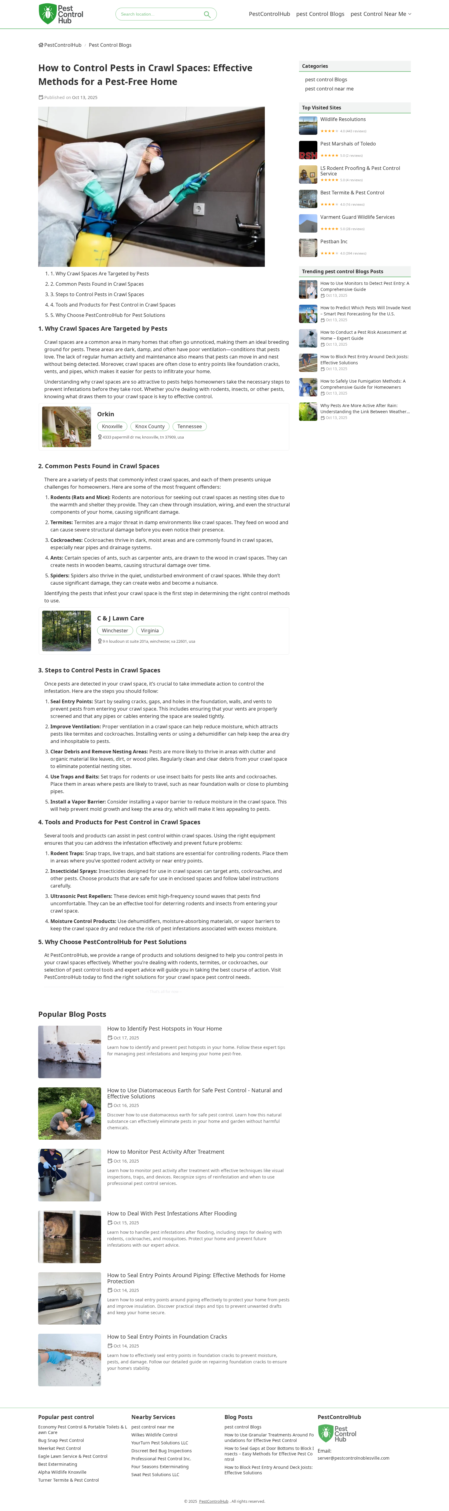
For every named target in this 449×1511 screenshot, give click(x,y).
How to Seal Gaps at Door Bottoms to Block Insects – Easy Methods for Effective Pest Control (269, 1454)
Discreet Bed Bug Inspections (161, 1451)
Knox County (150, 426)
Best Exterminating (57, 1464)
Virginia (150, 630)
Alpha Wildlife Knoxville (62, 1472)
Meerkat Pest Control (59, 1448)
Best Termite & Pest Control (352, 198)
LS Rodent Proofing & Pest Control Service (360, 173)
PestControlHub (269, 13)
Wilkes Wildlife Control (154, 1435)
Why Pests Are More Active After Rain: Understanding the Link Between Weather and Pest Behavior (363, 412)
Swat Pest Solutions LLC (155, 1474)
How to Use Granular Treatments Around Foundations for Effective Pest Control (269, 1437)
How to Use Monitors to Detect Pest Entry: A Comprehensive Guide (364, 289)
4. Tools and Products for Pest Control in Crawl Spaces (113, 304)
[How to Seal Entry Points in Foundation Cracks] (69, 1360)
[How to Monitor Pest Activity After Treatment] (69, 1175)
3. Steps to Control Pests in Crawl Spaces (97, 294)
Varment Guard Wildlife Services (357, 222)
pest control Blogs (320, 13)
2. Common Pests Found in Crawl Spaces (97, 284)
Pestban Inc (343, 247)
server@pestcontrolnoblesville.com (353, 1458)
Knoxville (112, 426)
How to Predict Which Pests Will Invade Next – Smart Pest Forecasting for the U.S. (365, 313)
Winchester (115, 630)
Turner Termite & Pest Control (68, 1480)
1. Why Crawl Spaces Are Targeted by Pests (99, 273)
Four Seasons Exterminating (160, 1466)
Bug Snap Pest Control (61, 1440)
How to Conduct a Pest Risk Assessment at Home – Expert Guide (363, 338)
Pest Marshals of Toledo (348, 149)
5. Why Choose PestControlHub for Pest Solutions (107, 315)
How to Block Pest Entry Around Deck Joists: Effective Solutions (364, 362)
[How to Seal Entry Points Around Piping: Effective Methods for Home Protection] (69, 1298)
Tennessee (189, 426)
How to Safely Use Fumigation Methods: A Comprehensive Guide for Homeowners (363, 387)
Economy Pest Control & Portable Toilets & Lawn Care (82, 1429)
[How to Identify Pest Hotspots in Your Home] (69, 1052)
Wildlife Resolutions (343, 124)
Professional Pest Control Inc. (161, 1458)
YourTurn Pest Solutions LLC (159, 1443)
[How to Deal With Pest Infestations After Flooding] (69, 1237)
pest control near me (378, 13)
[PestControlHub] (60, 14)
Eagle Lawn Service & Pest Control (73, 1456)
